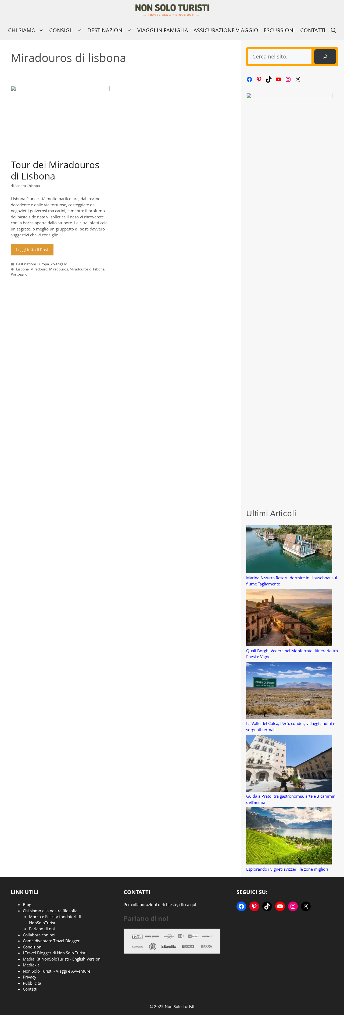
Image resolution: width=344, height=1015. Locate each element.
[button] (333, 30)
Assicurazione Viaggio (226, 30)
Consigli (61, 30)
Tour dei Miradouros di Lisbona (55, 170)
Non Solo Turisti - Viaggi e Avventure (56, 971)
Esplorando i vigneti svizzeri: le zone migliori (287, 869)
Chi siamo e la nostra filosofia (50, 910)
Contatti (312, 30)
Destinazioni (105, 30)
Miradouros (58, 269)
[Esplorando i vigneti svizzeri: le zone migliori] (289, 836)
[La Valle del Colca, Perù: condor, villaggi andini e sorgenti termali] (289, 691)
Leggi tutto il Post (32, 249)
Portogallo (59, 264)
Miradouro (39, 269)
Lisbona (22, 269)
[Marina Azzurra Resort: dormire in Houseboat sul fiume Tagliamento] (289, 550)
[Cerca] (325, 56)
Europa (43, 264)
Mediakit (31, 965)
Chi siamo (22, 30)
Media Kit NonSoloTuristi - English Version (62, 959)
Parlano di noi (42, 928)
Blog (27, 904)
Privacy (29, 977)
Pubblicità (32, 983)
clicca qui (187, 904)
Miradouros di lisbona (87, 269)
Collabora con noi (39, 934)
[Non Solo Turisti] (172, 10)
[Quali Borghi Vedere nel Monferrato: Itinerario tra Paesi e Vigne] (289, 618)
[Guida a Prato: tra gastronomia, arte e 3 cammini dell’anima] (289, 764)
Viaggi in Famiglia (162, 30)
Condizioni (32, 947)
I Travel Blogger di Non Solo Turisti (55, 952)
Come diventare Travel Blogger (51, 940)
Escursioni (279, 30)
